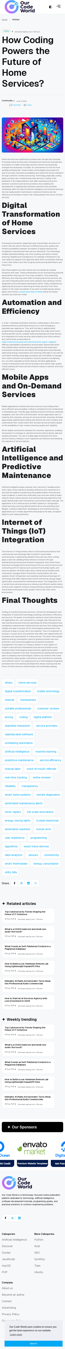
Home (4, 19)
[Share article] (35, 883)
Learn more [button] (16, 1334)
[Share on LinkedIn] (28, 883)
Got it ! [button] (33, 1343)
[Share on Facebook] (14, 883)
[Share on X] (21, 883)
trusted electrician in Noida (30, 292)
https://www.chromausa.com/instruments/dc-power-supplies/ (29, 342)
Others (6, 31)
